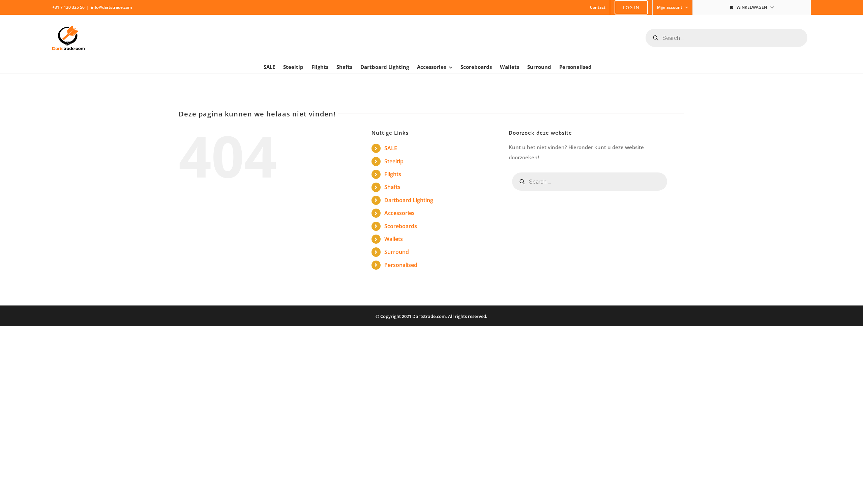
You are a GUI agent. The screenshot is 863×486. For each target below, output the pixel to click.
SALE (390, 148)
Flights (392, 174)
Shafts (392, 187)
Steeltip (394, 161)
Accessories (399, 213)
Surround (396, 251)
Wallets (393, 239)
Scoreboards (400, 226)
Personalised (400, 265)
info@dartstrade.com (111, 7)
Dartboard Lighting (408, 200)
